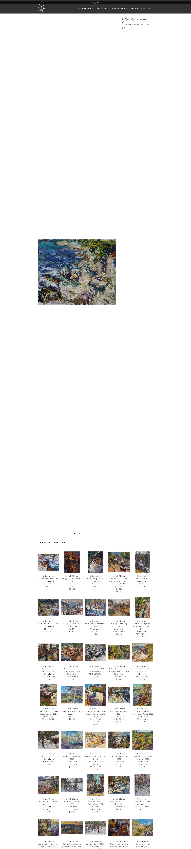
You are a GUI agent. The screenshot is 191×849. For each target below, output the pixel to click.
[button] (86, 8)
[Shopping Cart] (152, 8)
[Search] (149, 8)
